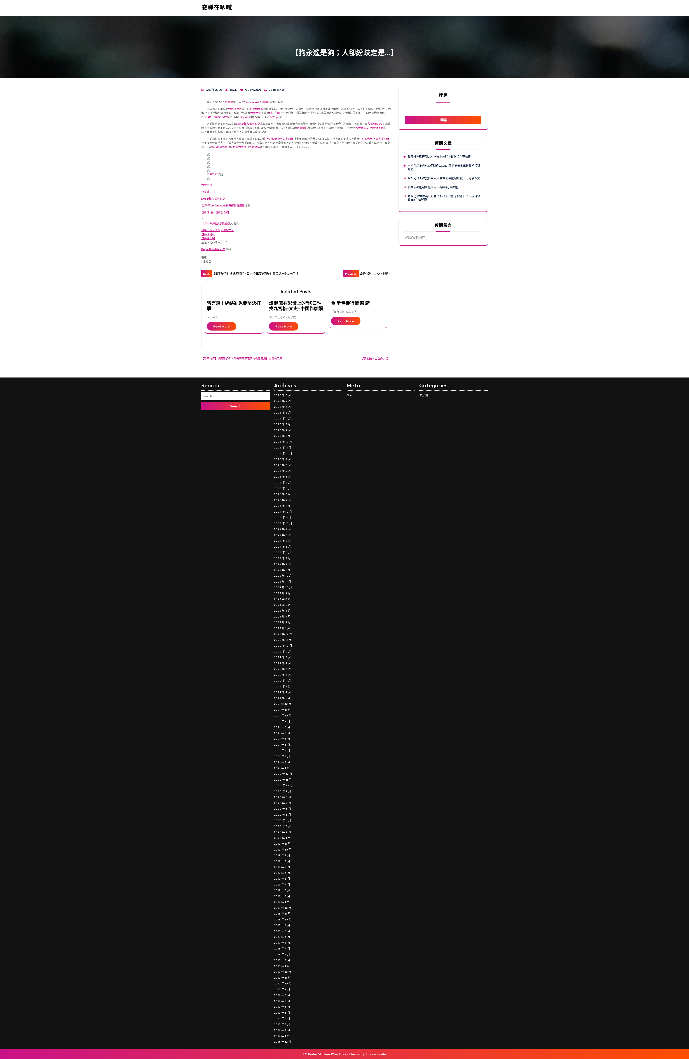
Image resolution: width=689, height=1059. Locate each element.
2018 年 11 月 (282, 913)
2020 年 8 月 (282, 797)
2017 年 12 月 (282, 971)
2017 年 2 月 (282, 1030)
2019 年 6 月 (282, 873)
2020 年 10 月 (283, 785)
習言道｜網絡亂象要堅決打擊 (234, 305)
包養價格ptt (208, 212)
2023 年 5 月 (282, 605)
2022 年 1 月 (282, 698)
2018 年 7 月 (282, 931)
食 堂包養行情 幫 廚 (350, 303)
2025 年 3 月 (282, 494)
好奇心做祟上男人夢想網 (279, 139)
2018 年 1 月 (282, 966)
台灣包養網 (239, 147)
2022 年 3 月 (282, 686)
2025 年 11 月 (282, 447)
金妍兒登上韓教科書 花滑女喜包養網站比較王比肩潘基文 (444, 178)
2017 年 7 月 (282, 1001)
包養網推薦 (377, 128)
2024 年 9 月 (282, 529)
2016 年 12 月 (282, 1041)
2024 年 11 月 (282, 517)
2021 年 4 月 (282, 750)
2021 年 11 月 (282, 709)
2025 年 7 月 (282, 470)
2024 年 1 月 (282, 570)
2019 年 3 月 (282, 890)
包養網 (229, 102)
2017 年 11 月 (282, 977)
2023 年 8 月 (282, 599)
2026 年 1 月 (282, 436)
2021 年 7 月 (282, 733)
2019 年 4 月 (282, 884)
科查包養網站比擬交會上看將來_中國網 (433, 187)
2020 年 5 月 (282, 814)
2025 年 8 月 (282, 465)
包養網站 (254, 147)
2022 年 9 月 (282, 651)
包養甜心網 (222, 212)
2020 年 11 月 (283, 779)
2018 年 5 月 (282, 942)
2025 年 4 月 (282, 488)
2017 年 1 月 (282, 1036)
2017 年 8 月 (282, 995)
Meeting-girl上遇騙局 (257, 102)
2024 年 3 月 (282, 558)
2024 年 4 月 (282, 552)
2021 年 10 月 (283, 715)
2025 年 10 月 (283, 453)
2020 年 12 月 (283, 773)
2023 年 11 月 (282, 581)
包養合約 (255, 113)
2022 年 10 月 (283, 645)
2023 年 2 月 (282, 622)
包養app (274, 117)
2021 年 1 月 (282, 768)
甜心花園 (274, 113)
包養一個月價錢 (210, 230)
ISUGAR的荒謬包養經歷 (215, 117)
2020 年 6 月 (282, 808)
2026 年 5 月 (282, 412)
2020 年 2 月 (282, 832)
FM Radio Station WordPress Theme (331, 1054)
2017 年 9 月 (282, 989)
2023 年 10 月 (283, 587)
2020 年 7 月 (282, 803)
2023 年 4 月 (282, 610)
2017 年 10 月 (283, 983)
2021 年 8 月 (282, 727)
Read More (221, 326)
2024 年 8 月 (282, 535)
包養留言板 (227, 230)
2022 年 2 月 (282, 692)
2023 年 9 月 (282, 593)
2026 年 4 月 (282, 418)
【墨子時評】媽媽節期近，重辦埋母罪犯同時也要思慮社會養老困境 (241, 358)
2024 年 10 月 (283, 523)
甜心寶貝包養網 (220, 147)
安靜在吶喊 (216, 7)
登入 (349, 395)
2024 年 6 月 (282, 546)
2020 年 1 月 (282, 838)
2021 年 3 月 (282, 756)
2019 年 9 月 (282, 855)
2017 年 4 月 (282, 1018)
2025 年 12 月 (283, 441)
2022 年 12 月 (283, 634)
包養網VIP (207, 205)
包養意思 (206, 185)
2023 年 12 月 (283, 575)
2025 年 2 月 (282, 500)
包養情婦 (302, 128)
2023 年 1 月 (282, 628)
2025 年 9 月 (282, 459)
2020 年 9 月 (282, 791)
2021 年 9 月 (282, 721)
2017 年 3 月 (282, 1024)
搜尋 (443, 95)
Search (235, 406)
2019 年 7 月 (282, 867)
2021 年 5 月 (282, 744)
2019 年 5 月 (282, 878)
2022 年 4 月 (282, 680)
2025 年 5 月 (282, 482)
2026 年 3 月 (282, 424)
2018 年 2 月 (282, 960)
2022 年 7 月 (282, 663)
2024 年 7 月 (282, 540)
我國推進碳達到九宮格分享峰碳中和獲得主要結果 (439, 156)
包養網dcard (375, 123)
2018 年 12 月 (282, 908)
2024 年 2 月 (282, 564)
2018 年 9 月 (282, 925)
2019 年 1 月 (282, 902)
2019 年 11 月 (282, 843)
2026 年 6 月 (282, 407)
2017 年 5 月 (282, 1012)
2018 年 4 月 (282, 948)
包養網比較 (235, 109)
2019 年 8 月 (282, 861)
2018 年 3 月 (282, 954)
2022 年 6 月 (282, 669)
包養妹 (205, 191)
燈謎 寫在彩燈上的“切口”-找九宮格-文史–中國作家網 (296, 305)
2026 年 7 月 (282, 401)
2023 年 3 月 (282, 616)
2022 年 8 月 (282, 657)
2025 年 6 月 (282, 476)
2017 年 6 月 (282, 1006)
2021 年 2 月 (282, 762)
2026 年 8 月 (282, 395)
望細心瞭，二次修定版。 (376, 358)
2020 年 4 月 (282, 820)
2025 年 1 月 (282, 505)
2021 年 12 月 (282, 704)
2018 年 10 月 (283, 919)
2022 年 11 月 (282, 640)
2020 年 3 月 (282, 826)
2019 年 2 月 (282, 896)
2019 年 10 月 (283, 849)
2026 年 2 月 (282, 430)
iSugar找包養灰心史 (248, 123)
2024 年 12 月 (283, 511)
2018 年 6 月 (282, 937)
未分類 (423, 395)
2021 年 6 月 (282, 738)
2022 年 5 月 (282, 674)
